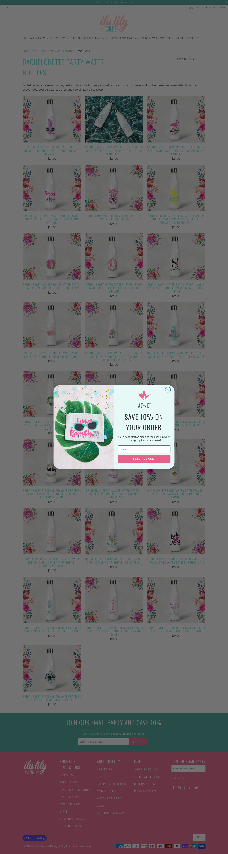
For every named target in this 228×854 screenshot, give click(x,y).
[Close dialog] (168, 389)
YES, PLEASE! (144, 458)
